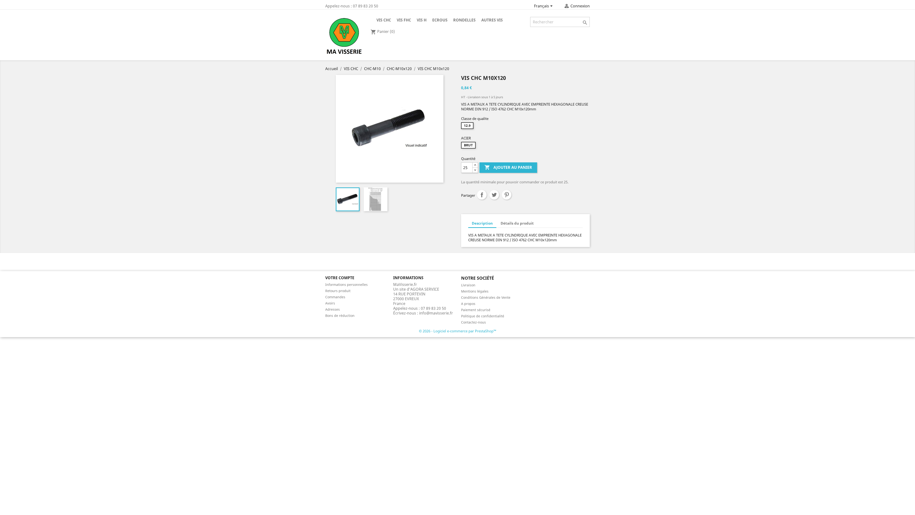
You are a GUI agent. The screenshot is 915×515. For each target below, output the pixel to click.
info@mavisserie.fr (436, 313)
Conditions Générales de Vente (485, 297)
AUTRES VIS (492, 20)
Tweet (494, 195)
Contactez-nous (473, 322)
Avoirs (330, 303)
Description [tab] (482, 223)
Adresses (332, 309)
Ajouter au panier (508, 167)
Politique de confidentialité (482, 316)
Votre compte (339, 277)
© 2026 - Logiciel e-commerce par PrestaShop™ (457, 331)
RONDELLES (464, 20)
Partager (482, 195)
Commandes (335, 297)
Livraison (468, 285)
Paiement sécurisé (475, 310)
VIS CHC (383, 20)
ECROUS (439, 20)
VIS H (422, 20)
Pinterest (506, 195)
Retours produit (338, 290)
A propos (468, 303)
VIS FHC (404, 20)
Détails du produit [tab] (517, 223)
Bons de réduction (340, 315)
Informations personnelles (346, 284)
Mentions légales (474, 291)
